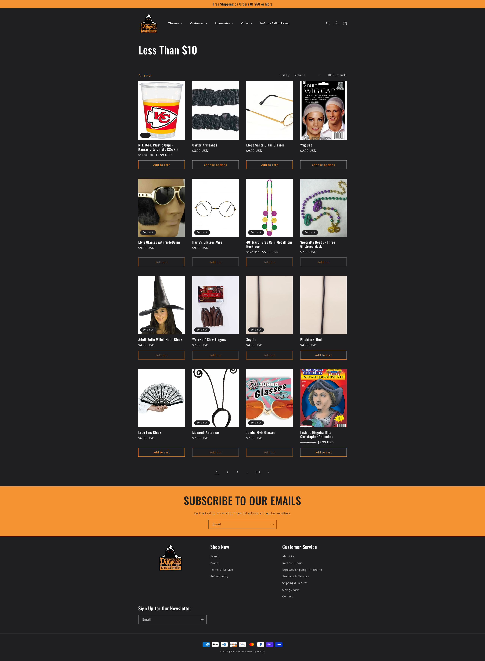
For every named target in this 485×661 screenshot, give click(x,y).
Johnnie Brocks (236, 651)
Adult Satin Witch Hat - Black (160, 339)
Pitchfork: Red (311, 339)
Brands (215, 563)
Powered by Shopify (255, 651)
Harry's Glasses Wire (207, 242)
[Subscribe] (272, 524)
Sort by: (285, 75)
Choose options (215, 165)
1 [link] (217, 472)
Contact (287, 596)
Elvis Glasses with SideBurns (159, 242)
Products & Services (295, 576)
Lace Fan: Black (149, 432)
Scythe (251, 339)
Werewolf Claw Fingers (209, 339)
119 (257, 472)
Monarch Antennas (205, 432)
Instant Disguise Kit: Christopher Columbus (316, 434)
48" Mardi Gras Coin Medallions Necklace (269, 244)
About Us (288, 556)
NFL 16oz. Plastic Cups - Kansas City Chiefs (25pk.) (158, 147)
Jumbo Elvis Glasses (260, 432)
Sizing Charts (291, 590)
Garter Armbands (204, 145)
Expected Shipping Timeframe (302, 569)
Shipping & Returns (295, 583)
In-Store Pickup (292, 563)
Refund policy (219, 576)
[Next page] (268, 472)
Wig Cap (306, 145)
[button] (328, 23)
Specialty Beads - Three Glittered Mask (317, 244)
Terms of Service (221, 569)
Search (214, 556)
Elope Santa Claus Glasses (265, 145)
